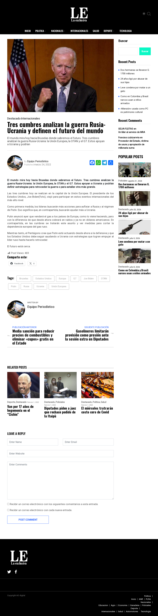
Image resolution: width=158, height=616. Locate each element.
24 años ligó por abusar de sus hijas (134, 80)
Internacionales (79, 31)
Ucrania (40, 286)
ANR (141, 599)
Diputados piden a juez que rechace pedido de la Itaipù (60, 412)
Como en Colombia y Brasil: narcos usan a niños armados (135, 100)
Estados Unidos (44, 278)
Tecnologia (126, 31)
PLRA (148, 599)
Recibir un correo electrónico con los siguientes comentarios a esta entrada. (54, 504)
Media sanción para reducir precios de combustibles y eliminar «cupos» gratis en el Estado (33, 337)
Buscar (123, 41)
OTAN (104, 278)
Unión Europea (59, 286)
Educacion (103, 605)
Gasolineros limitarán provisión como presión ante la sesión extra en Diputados (87, 335)
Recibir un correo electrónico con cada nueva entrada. (41, 510)
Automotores (132, 611)
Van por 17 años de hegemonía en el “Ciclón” (20, 410)
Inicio (28, 31)
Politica (39, 31)
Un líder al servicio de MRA (131, 132)
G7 (74, 278)
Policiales (122, 181)
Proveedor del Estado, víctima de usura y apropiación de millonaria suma (133, 144)
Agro (113, 605)
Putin (13, 286)
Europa (62, 278)
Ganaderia (134, 605)
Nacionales (57, 31)
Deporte (108, 31)
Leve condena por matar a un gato (135, 89)
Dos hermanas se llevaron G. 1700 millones (135, 72)
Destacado (13, 118)
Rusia (26, 286)
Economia (122, 605)
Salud (96, 31)
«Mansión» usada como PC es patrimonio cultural (134, 110)
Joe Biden (89, 278)
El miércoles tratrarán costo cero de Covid (97, 410)
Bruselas (23, 278)
